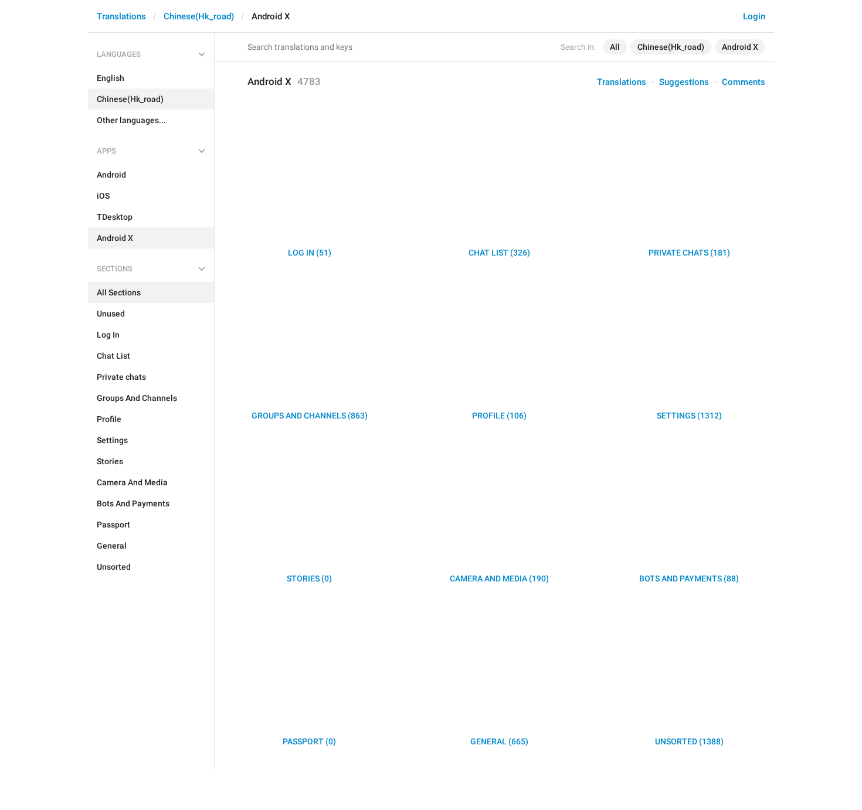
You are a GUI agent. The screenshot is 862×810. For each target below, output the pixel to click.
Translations (121, 16)
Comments (743, 82)
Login (754, 16)
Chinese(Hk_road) (199, 16)
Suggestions (684, 82)
